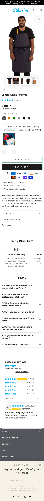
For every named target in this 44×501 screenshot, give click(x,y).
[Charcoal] (4, 118)
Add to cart (22, 160)
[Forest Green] (14, 118)
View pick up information (15, 189)
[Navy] (29, 118)
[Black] (24, 118)
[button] (34, 10)
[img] (18, 406)
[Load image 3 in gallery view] (22, 81)
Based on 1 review (13, 368)
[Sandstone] (19, 118)
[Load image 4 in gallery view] (28, 81)
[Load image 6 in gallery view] (34, 81)
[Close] (40, 465)
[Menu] (3, 10)
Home (4, 89)
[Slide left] (3, 81)
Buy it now (22, 167)
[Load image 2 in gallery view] (16, 81)
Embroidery (5, 108)
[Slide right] (41, 81)
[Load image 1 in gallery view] (9, 81)
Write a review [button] (22, 371)
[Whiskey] (9, 118)
